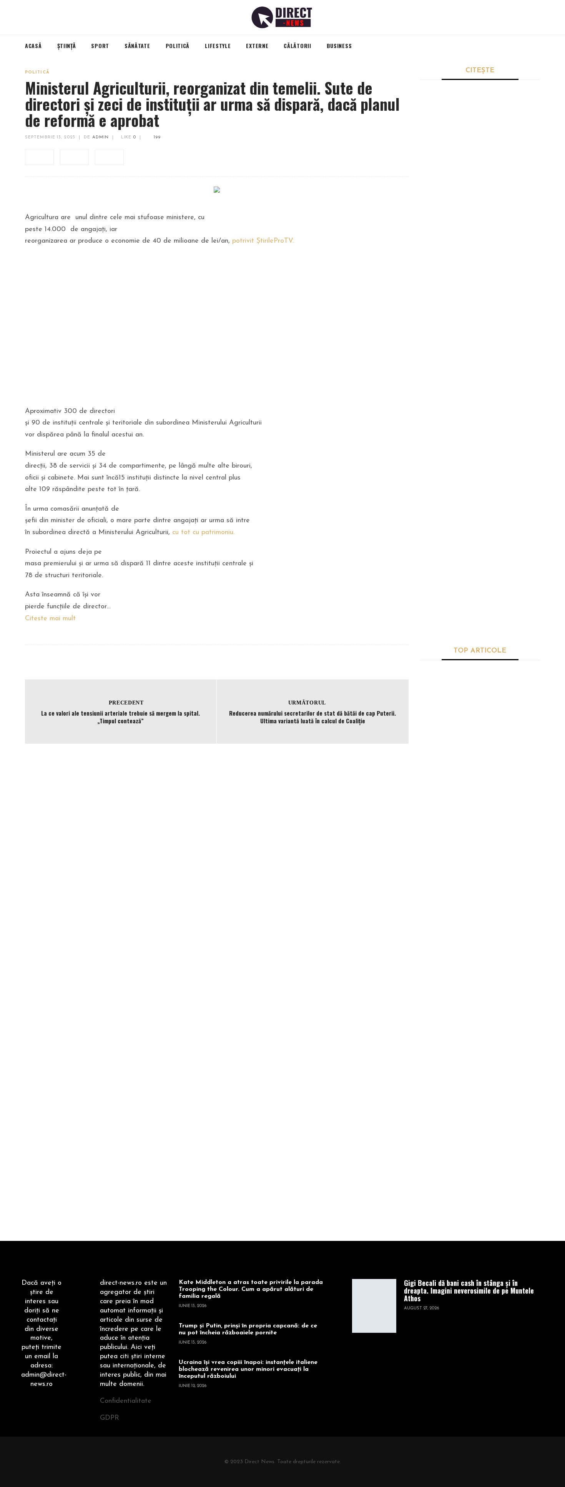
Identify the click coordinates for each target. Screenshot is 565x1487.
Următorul (307, 703)
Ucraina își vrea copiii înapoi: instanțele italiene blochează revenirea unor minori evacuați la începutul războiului (248, 1369)
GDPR (109, 1418)
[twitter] (74, 157)
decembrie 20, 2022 (441, 871)
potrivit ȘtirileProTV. (263, 241)
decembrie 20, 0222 (441, 752)
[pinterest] (109, 157)
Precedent (126, 703)
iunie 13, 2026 (192, 1306)
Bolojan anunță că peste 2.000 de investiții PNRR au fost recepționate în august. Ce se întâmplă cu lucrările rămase (479, 202)
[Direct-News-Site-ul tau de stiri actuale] (282, 17)
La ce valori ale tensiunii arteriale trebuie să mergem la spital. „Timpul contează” (120, 717)
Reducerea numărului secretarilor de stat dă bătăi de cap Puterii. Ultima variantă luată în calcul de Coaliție (312, 717)
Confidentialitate (125, 1401)
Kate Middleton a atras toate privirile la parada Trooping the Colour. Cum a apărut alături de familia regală (251, 1289)
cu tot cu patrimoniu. (203, 532)
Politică (37, 72)
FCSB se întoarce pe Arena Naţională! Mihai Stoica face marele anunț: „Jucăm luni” (479, 469)
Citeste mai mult (50, 618)
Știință (428, 770)
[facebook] (39, 157)
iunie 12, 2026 (192, 1386)
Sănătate (431, 674)
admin (100, 137)
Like (128, 137)
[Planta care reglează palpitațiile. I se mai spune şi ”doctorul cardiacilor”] (442, 705)
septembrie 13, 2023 (50, 137)
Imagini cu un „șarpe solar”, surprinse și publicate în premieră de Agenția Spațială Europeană (504, 1039)
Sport (427, 318)
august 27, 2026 (421, 1308)
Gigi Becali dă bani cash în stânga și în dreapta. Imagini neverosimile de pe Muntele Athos (477, 338)
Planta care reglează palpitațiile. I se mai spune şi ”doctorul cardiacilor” (503, 700)
